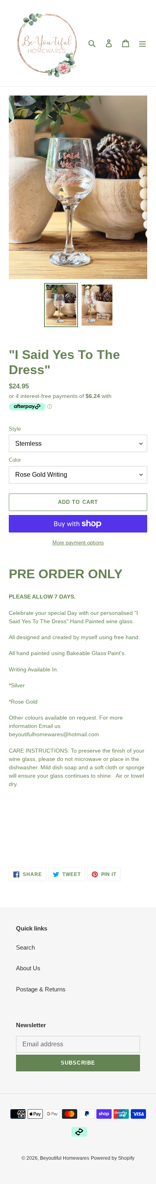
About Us (28, 968)
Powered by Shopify (112, 1158)
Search (25, 947)
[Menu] (142, 43)
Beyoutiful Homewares (64, 1158)
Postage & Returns (41, 989)
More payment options (78, 543)
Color (15, 460)
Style (15, 429)
